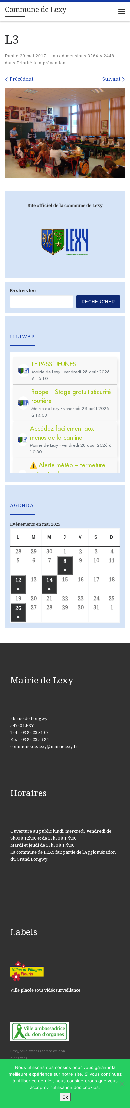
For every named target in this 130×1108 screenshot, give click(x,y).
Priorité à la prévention (40, 63)
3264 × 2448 (100, 56)
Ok (65, 1097)
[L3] (65, 133)
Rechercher (23, 290)
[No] (121, 1083)
